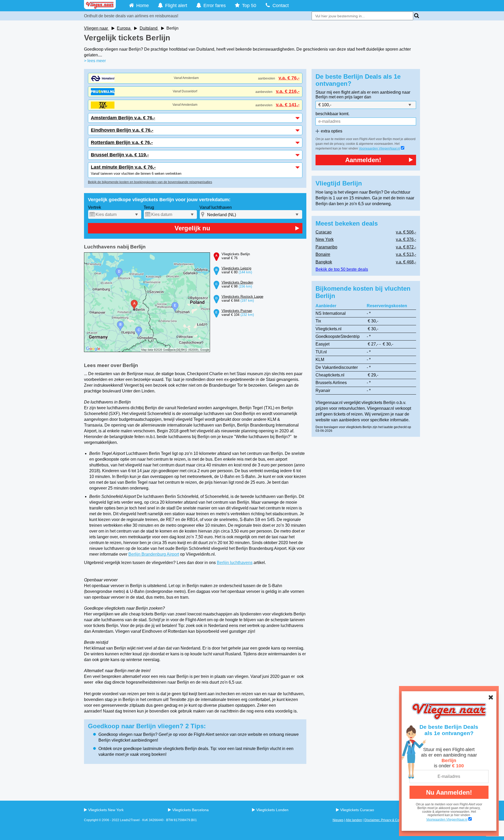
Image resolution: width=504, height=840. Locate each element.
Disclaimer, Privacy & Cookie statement (392, 820)
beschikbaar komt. (332, 113)
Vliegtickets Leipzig (236, 268)
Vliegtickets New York (106, 810)
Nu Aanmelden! (449, 792)
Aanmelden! (363, 159)
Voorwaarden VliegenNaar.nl (379, 148)
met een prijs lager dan (350, 97)
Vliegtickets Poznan (237, 311)
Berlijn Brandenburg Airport (153, 554)
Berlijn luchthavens (235, 562)
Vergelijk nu (192, 228)
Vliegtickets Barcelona (190, 810)
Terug (149, 207)
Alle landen (354, 820)
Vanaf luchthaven (216, 207)
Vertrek (94, 207)
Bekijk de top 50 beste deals (342, 269)
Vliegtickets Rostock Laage (242, 297)
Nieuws (338, 820)
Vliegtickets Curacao (357, 810)
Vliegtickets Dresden (237, 282)
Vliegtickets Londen (272, 810)
